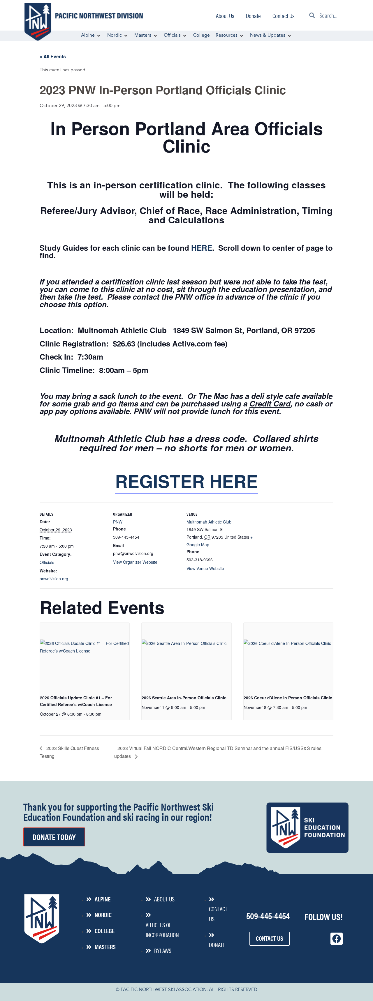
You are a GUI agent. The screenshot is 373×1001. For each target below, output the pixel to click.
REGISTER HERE (186, 480)
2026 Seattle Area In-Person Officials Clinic (184, 698)
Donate (253, 15)
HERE (201, 247)
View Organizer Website (135, 562)
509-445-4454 (268, 915)
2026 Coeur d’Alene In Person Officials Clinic (288, 698)
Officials (47, 562)
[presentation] (84, 656)
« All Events (53, 56)
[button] (91, 36)
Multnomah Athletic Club (208, 522)
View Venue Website (205, 568)
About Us (225, 15)
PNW (117, 522)
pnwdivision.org (54, 578)
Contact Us (283, 15)
